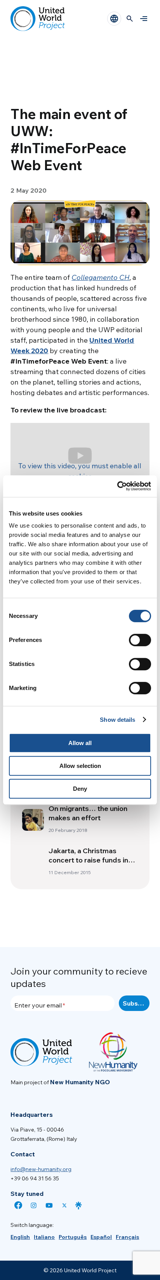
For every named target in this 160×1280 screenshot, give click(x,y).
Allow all (80, 743)
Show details (117, 719)
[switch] (140, 640)
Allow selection (80, 765)
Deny (80, 788)
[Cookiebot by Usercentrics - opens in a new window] (117, 486)
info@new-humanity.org (40, 1169)
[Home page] (37, 18)
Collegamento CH (100, 277)
